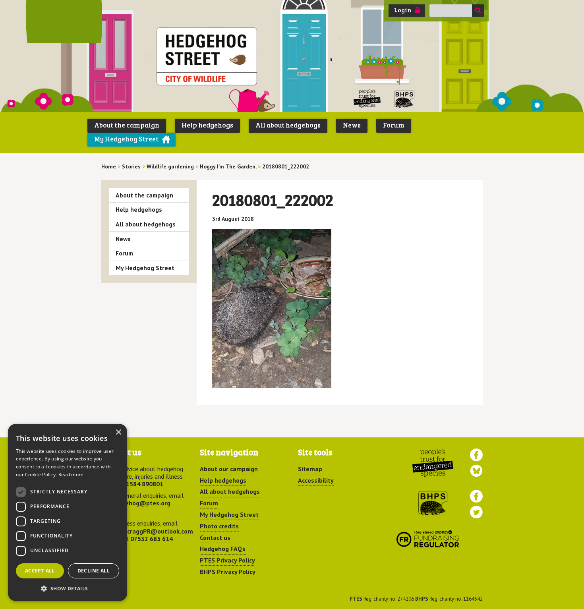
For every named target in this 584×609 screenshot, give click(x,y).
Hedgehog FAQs (223, 549)
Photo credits (219, 526)
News (352, 125)
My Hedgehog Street (126, 138)
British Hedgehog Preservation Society (404, 99)
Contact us (215, 537)
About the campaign (126, 125)
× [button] (118, 432)
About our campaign (229, 469)
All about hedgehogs (288, 125)
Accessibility (316, 480)
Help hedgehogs (207, 125)
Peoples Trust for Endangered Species (367, 99)
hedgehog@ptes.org (140, 503)
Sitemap (310, 469)
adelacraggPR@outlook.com (152, 531)
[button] (67, 588)
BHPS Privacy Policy (227, 572)
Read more (71, 474)
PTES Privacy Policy (227, 560)
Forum (393, 125)
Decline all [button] (93, 570)
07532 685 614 (151, 539)
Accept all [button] (40, 570)
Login (403, 10)
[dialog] (67, 512)
